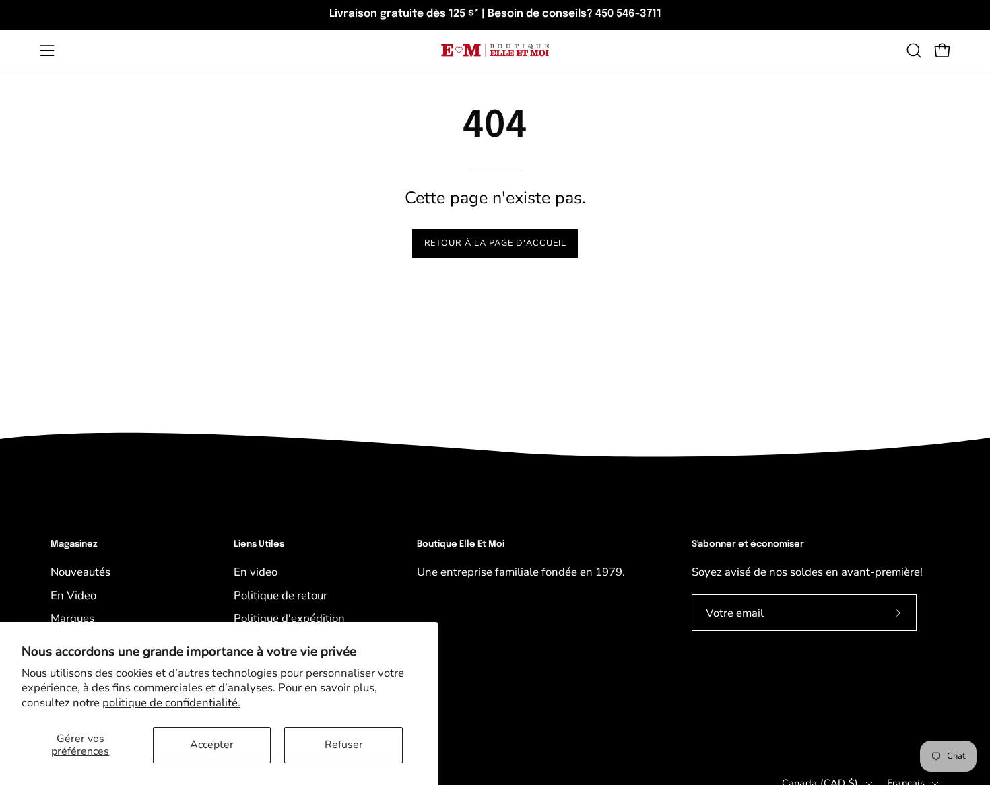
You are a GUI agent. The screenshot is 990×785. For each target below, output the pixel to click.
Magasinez (74, 544)
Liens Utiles (259, 544)
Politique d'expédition (289, 618)
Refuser (344, 744)
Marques (72, 618)
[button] (914, 50)
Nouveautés (80, 572)
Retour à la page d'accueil (495, 243)
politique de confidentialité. (171, 702)
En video (255, 572)
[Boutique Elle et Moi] (495, 50)
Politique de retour (280, 595)
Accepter (212, 744)
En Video (73, 595)
